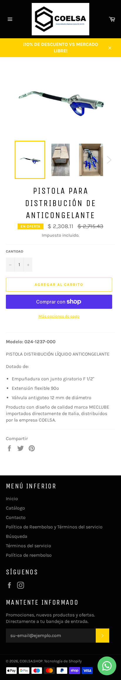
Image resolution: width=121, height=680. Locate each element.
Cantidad (14, 251)
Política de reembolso (29, 555)
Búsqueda (16, 536)
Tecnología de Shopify (63, 661)
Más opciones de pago (59, 316)
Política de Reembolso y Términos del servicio (54, 527)
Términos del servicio (28, 545)
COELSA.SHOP (31, 661)
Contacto (16, 517)
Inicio (12, 498)
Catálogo (15, 508)
